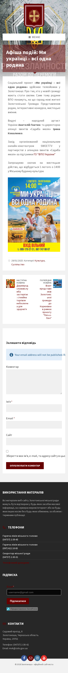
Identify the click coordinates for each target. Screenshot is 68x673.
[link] (44, 154)
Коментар (12, 366)
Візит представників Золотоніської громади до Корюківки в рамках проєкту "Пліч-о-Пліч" (45, 302)
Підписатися (18, 600)
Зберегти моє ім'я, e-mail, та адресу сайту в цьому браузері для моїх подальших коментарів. (34, 456)
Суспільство (17, 264)
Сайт (9, 435)
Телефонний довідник (16, 562)
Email (10, 418)
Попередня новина (45, 281)
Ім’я (9, 401)
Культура (40, 260)
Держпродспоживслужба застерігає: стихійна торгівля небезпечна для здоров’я (22, 297)
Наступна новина (22, 281)
